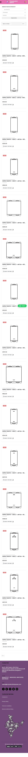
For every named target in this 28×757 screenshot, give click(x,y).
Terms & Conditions (7, 706)
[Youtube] (13, 689)
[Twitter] (6, 689)
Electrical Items (5, 54)
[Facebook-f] (3, 689)
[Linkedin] (17, 689)
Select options (8, 62)
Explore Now (14, 18)
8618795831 (5, 679)
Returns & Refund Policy (7, 709)
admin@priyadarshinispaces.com (11, 684)
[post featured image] (14, 41)
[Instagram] (10, 689)
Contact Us (4, 697)
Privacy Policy (5, 701)
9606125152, (13, 677)
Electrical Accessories (6, 96)
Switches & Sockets (11, 54)
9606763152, (20, 677)
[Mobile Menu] (0, 2)
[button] (22, 305)
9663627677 (5, 677)
